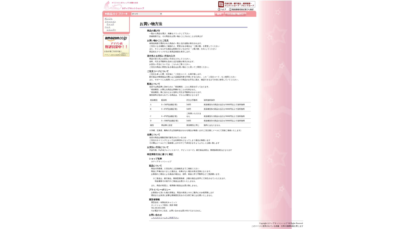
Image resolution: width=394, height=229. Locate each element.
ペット (107, 27)
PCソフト (109, 19)
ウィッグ (110, 24)
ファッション (110, 21)
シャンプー (111, 30)
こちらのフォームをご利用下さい (165, 218)
